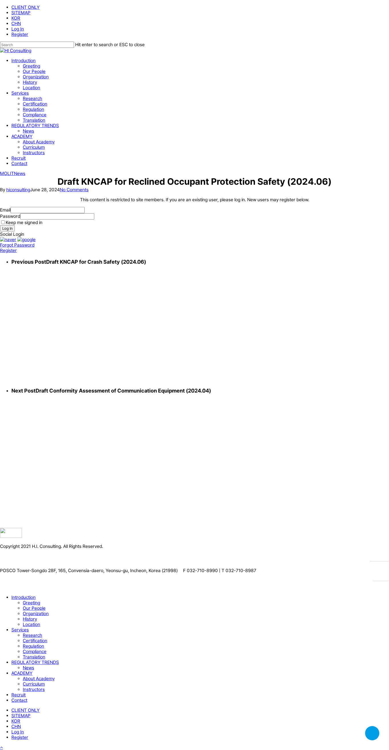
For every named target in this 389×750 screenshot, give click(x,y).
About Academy (39, 678)
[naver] (8, 239)
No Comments (74, 189)
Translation (34, 657)
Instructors (34, 689)
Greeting (31, 602)
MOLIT (7, 173)
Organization (36, 613)
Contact (19, 700)
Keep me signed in (24, 222)
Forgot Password (17, 245)
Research (32, 635)
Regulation (33, 646)
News (19, 173)
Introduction (23, 597)
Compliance (34, 651)
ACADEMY (21, 673)
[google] (26, 239)
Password (10, 216)
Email (5, 210)
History (30, 619)
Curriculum (34, 684)
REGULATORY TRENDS (35, 662)
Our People (34, 608)
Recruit (18, 695)
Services (20, 630)
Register (8, 250)
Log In (7, 228)
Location (31, 624)
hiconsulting (18, 189)
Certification (35, 640)
